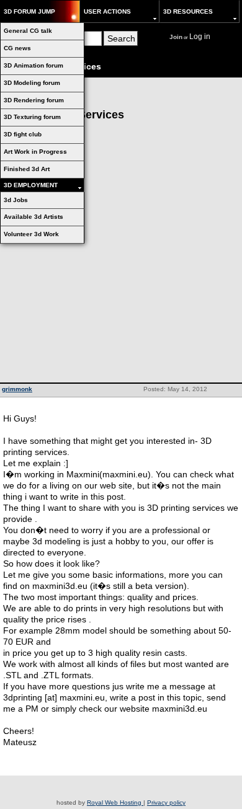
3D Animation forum (33, 65)
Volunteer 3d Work (31, 234)
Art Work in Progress (35, 151)
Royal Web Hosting (115, 802)
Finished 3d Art (27, 169)
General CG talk (28, 30)
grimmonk (17, 389)
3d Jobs (16, 200)
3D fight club (23, 134)
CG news (17, 48)
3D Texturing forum (32, 116)
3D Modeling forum (32, 82)
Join (175, 36)
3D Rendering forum (34, 100)
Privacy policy (166, 802)
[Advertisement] (121, 255)
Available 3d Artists (33, 216)
